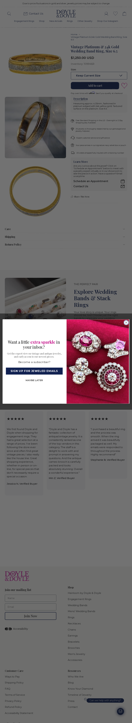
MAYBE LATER (34, 380)
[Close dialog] (126, 322)
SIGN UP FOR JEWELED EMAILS (34, 371)
